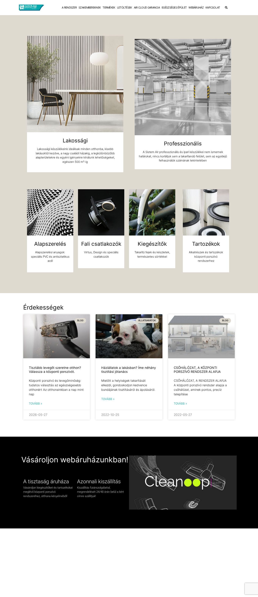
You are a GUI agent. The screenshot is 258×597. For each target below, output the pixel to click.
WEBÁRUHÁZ (196, 7)
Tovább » (35, 403)
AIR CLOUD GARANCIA (147, 7)
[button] (226, 7)
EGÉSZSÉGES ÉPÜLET (174, 7)
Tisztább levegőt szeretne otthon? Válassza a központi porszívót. (55, 369)
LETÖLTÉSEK (124, 7)
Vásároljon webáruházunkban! (74, 459)
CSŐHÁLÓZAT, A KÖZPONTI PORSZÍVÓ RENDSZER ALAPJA (197, 369)
